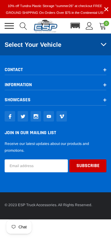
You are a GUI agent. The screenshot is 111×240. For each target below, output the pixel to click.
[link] (10, 116)
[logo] (45, 26)
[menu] (9, 25)
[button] (75, 25)
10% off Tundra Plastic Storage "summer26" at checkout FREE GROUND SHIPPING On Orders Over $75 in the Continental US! (55, 9)
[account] (89, 26)
